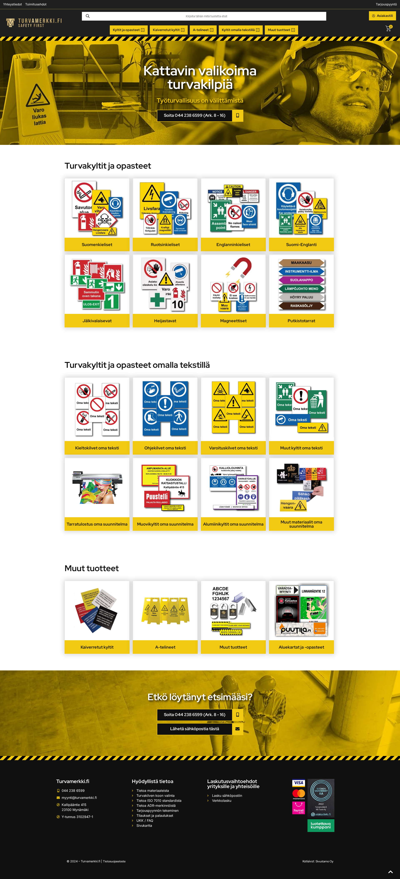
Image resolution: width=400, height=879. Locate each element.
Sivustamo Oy (324, 861)
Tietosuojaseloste (114, 861)
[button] (129, 30)
